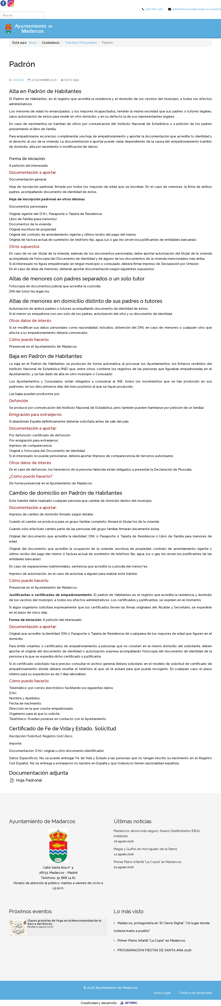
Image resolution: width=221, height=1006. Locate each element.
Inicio (33, 43)
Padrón (18, 80)
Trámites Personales (81, 43)
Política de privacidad (195, 993)
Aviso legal (162, 993)
